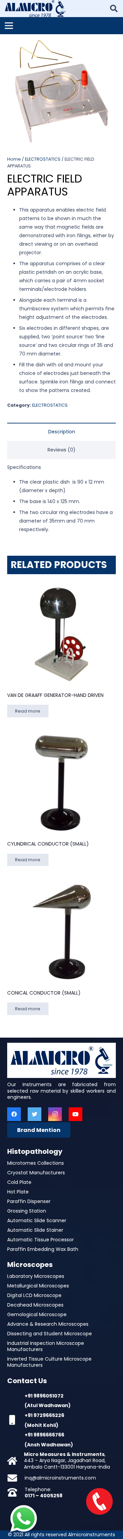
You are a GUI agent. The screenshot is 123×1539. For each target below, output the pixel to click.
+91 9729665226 (44, 1415)
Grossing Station (26, 1210)
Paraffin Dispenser (29, 1201)
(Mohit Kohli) (41, 1425)
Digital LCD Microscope (34, 1295)
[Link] (35, 8)
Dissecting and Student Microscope (49, 1333)
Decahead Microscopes (35, 1304)
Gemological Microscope (37, 1314)
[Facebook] (14, 1114)
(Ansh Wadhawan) (49, 1444)
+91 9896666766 (44, 1434)
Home (14, 159)
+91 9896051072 (44, 1395)
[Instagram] (55, 1114)
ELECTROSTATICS (42, 159)
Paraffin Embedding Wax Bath (42, 1249)
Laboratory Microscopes (35, 1276)
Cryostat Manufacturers (36, 1172)
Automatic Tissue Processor (40, 1239)
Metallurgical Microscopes (38, 1285)
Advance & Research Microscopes (47, 1324)
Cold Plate (19, 1182)
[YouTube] (75, 1114)
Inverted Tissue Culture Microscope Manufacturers (49, 1361)
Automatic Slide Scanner (36, 1220)
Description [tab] (61, 431)
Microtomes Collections (35, 1163)
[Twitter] (34, 1114)
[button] (113, 43)
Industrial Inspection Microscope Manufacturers (45, 1346)
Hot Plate (18, 1191)
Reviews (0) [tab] (61, 449)
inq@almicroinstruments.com (60, 1477)
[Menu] (9, 25)
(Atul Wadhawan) (48, 1405)
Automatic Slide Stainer (35, 1230)
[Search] (114, 8)
